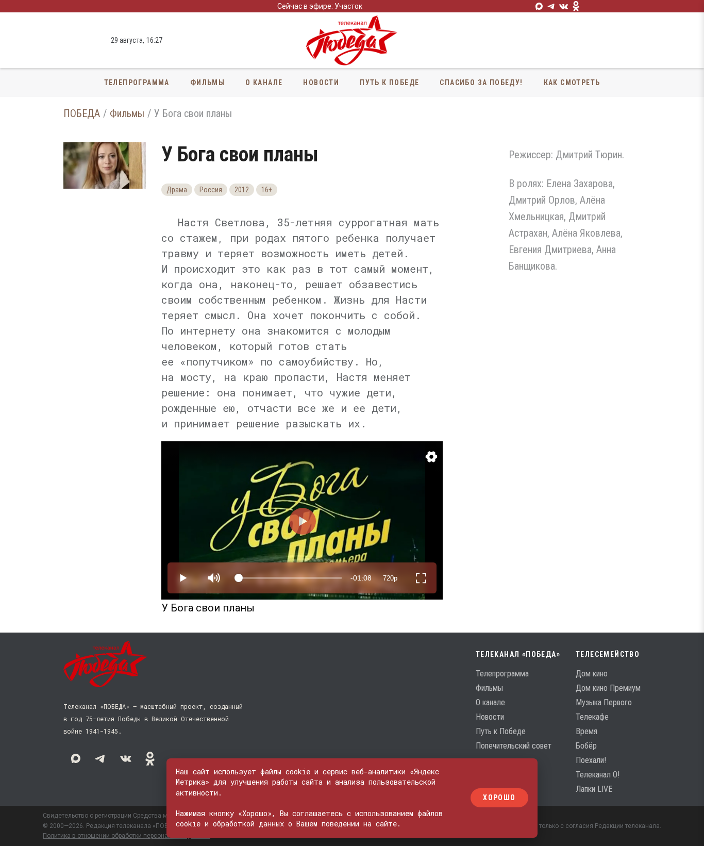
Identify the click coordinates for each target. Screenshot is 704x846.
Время (586, 731)
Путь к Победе (389, 82)
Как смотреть (572, 82)
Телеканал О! (597, 774)
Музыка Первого (604, 702)
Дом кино (592, 673)
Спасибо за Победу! (481, 82)
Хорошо (499, 798)
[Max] (539, 6)
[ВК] (564, 6)
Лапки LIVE (594, 789)
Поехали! (591, 760)
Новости (321, 82)
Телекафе (592, 717)
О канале (263, 82)
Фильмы (207, 82)
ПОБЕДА (81, 113)
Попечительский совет (513, 746)
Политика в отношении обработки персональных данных (126, 835)
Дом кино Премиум (608, 688)
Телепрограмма (137, 82)
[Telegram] (551, 6)
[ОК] (576, 6)
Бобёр (586, 746)
